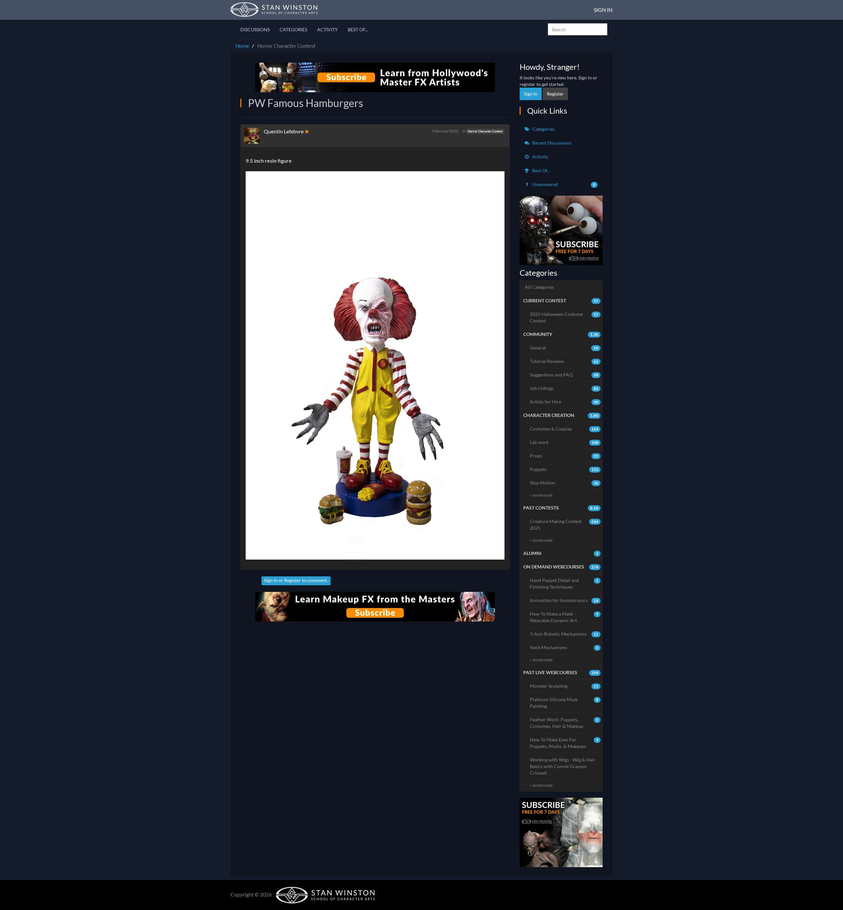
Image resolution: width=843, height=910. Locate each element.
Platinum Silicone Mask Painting (564, 703)
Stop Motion (564, 482)
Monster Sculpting (564, 686)
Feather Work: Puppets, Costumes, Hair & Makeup (564, 723)
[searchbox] (578, 29)
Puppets (564, 469)
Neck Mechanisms (564, 647)
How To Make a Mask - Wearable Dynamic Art (564, 617)
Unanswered (563, 184)
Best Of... (358, 29)
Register (292, 580)
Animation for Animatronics (564, 600)
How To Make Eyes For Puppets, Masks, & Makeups (564, 743)
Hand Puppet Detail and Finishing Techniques (564, 583)
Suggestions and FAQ (564, 374)
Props (564, 455)
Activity (327, 29)
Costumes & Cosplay (564, 428)
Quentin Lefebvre (284, 131)
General (564, 347)
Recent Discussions (551, 143)
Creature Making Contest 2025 (564, 524)
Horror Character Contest (485, 131)
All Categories (539, 287)
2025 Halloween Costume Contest (564, 317)
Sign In (603, 10)
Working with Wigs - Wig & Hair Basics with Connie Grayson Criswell (562, 766)
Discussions (255, 29)
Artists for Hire (564, 401)
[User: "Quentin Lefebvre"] (254, 136)
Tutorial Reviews (564, 361)
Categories (293, 29)
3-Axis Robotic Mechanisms (564, 634)
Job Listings (564, 388)
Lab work (564, 442)
